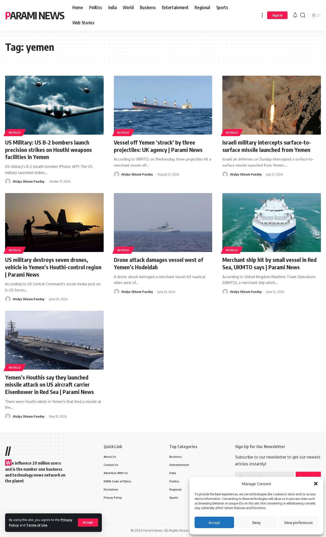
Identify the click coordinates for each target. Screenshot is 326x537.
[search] (302, 15)
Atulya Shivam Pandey (28, 181)
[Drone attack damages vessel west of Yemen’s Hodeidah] (163, 222)
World (15, 132)
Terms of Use (36, 525)
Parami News (34, 15)
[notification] (295, 15)
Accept (214, 522)
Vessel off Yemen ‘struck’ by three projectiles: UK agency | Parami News (158, 146)
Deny (256, 522)
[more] (262, 15)
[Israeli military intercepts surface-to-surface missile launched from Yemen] (271, 105)
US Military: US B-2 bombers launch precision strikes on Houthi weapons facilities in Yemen (48, 149)
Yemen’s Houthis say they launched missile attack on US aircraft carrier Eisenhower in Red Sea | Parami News (49, 384)
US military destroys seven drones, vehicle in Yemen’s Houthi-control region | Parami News (53, 267)
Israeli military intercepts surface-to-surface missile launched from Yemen (266, 146)
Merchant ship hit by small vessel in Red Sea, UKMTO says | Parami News (269, 263)
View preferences (298, 522)
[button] (315, 483)
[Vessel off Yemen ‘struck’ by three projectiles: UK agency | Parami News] (163, 105)
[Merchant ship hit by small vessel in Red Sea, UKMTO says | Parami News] (271, 222)
